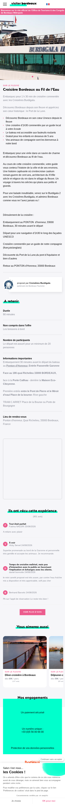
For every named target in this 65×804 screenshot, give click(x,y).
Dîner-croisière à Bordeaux (20, 675)
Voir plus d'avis (32, 612)
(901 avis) (37, 516)
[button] (26, 76)
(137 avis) (15, 681)
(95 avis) (61, 681)
